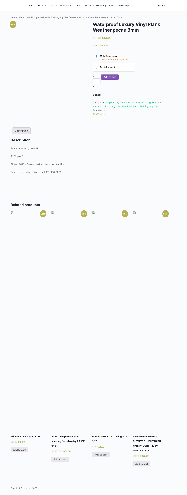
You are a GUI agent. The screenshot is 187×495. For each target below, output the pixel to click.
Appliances (112, 102)
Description (21, 130)
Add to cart (110, 77)
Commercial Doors (130, 102)
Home (14, 17)
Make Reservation (108, 56)
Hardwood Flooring (103, 106)
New (123, 106)
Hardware (157, 102)
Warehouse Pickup (28, 17)
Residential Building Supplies (53, 17)
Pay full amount (107, 67)
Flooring (146, 102)
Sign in (161, 5)
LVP (118, 106)
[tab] (21, 130)
